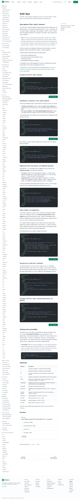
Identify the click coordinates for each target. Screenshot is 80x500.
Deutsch (71, 483)
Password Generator (51, 483)
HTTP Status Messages (7, 84)
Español (71, 488)
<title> (3, 340)
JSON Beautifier (50, 488)
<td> (3, 326)
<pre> (3, 276)
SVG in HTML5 (5, 380)
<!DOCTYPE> (5, 104)
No (38, 444)
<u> (3, 348)
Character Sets (5, 66)
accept (3, 438)
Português (71, 490)
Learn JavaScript (27, 484)
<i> (3, 211)
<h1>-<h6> (4, 200)
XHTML (3, 90)
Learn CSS (26, 483)
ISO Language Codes (6, 72)
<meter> (4, 248)
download (4, 450)
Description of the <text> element (68, 25)
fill (28, 71)
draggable (4, 452)
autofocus (4, 456)
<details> (4, 166)
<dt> (3, 178)
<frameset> (4, 198)
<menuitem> (5, 244)
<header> (4, 203)
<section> (4, 297)
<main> (3, 235)
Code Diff (49, 486)
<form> (3, 194)
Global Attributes (45, 406)
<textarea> (4, 330)
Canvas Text (5, 370)
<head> (4, 201)
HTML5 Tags (5, 54)
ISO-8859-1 (4, 70)
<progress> (4, 277)
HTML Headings (5, 19)
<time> (3, 338)
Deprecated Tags (6, 96)
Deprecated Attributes (7, 414)
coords (3, 446)
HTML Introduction (6, 9)
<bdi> (3, 129)
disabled (4, 448)
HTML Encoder (50, 484)
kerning (26, 69)
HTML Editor (49, 481)
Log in (75, 1)
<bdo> (3, 131)
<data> (3, 159)
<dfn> (3, 168)
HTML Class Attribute (6, 416)
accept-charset (5, 471)
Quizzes (24, 1)
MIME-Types (5, 86)
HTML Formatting (5, 21)
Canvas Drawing (5, 364)
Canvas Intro (5, 362)
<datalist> (4, 161)
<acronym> (4, 110)
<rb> (3, 281)
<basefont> (4, 128)
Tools (40, 1)
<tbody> (4, 324)
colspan (4, 461)
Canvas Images (5, 372)
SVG (34, 271)
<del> (3, 165)
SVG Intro (4, 378)
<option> (4, 264)
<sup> (3, 318)
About (59, 481)
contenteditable (5, 442)
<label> (4, 227)
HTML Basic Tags (6, 15)
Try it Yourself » (53, 96)
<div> (3, 174)
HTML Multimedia (5, 423)
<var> (3, 351)
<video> (4, 353)
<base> (4, 126)
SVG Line (4, 388)
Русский (71, 484)
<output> (4, 266)
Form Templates (5, 47)
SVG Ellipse (4, 386)
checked (4, 469)
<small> (4, 301)
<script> (4, 295)
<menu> (4, 242)
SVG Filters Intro (5, 400)
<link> (3, 233)
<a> (3, 106)
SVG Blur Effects (5, 402)
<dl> (3, 176)
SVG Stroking (5, 398)
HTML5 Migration (5, 62)
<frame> (4, 196)
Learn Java (26, 488)
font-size (22, 69)
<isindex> (4, 221)
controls (4, 444)
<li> (3, 231)
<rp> (3, 283)
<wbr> (3, 355)
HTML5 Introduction (6, 52)
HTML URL (4, 92)
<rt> (3, 285)
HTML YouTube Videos (7, 425)
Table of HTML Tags (6, 88)
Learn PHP (26, 490)
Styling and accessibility (66, 27)
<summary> (4, 316)
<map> (3, 237)
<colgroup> (4, 157)
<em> (3, 180)
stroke (52, 69)
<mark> (4, 238)
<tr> (3, 342)
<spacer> (4, 305)
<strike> (4, 309)
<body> (4, 139)
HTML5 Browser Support (7, 60)
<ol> (3, 260)
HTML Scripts (5, 35)
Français (71, 486)
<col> (3, 155)
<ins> (3, 219)
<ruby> (3, 289)
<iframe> (4, 213)
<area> (3, 116)
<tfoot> (4, 332)
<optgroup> (4, 262)
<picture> (4, 274)
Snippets (36, 1)
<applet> (4, 114)
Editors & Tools (5, 11)
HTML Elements (5, 13)
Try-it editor (38, 486)
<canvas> (4, 145)
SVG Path (4, 394)
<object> (4, 258)
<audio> (4, 122)
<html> (3, 209)
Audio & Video (5, 58)
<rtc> (3, 287)
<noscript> (4, 256)
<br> (3, 141)
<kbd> (3, 223)
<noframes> (4, 254)
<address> (4, 112)
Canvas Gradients (6, 368)
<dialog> (4, 170)
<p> (3, 268)
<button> (4, 143)
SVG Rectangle (5, 382)
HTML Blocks (5, 33)
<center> (4, 149)
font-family (52, 67)
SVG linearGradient (6, 406)
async (3, 436)
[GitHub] (4, 486)
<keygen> (4, 225)
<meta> (4, 246)
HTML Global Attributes (7, 98)
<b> (3, 124)
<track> (4, 344)
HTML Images (5, 82)
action (3, 465)
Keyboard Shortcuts (6, 78)
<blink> (4, 135)
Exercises (30, 1)
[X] (2, 486)
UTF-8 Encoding (5, 74)
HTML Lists (4, 25)
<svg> (3, 320)
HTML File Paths (5, 39)
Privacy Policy (61, 484)
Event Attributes (5, 100)
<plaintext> (4, 272)
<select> (4, 299)
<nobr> (4, 252)
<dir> (3, 172)
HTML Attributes (5, 17)
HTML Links (4, 23)
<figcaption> (5, 186)
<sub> (3, 314)
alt (2, 434)
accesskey (4, 463)
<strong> (4, 311)
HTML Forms (5, 429)
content (4, 440)
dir (2, 459)
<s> (3, 291)
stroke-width (23, 71)
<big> (3, 133)
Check (24, 436)
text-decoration (46, 69)
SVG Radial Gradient (6, 408)
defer (3, 457)
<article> (4, 118)
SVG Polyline (5, 392)
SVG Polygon (5, 390)
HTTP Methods (5, 80)
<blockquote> (5, 137)
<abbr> (4, 108)
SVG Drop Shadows (6, 404)
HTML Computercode (6, 41)
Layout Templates (6, 45)
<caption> (4, 147)
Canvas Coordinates (6, 366)
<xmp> (3, 357)
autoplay (4, 467)
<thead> (4, 336)
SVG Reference (5, 410)
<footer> (4, 192)
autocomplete (5, 454)
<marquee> (4, 240)
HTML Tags (4, 102)
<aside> (4, 120)
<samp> (4, 293)
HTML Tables (5, 31)
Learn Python (27, 491)
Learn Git (26, 486)
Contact (59, 483)
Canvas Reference (6, 374)
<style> (4, 313)
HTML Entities (5, 76)
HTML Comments (5, 29)
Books (13, 1)
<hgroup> (4, 205)
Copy (56, 78)
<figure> (4, 188)
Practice (62, 30)
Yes (32, 444)
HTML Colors (5, 27)
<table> (4, 322)
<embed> (4, 182)
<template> (4, 328)
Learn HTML (26, 481)
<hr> (3, 207)
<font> (3, 190)
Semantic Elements (6, 56)
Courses (19, 1)
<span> (4, 307)
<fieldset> (4, 184)
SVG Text (4, 396)
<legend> (4, 229)
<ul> (3, 349)
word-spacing (39, 69)
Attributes (26, 341)
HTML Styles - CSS (6, 37)
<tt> (3, 346)
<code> (4, 153)
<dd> (3, 163)
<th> (3, 334)
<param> (4, 270)
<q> (3, 279)
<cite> (3, 151)
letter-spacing (32, 69)
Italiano (70, 491)
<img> (3, 215)
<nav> (3, 250)
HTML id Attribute (6, 418)
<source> (4, 303)
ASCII (3, 68)
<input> (4, 217)
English (70, 481)
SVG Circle (4, 384)
